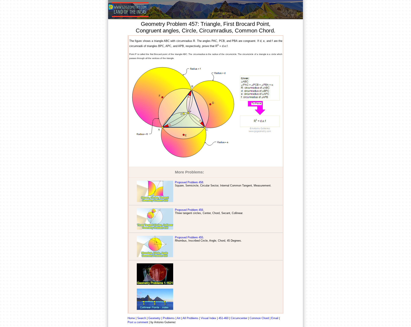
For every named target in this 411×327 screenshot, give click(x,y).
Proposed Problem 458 (189, 182)
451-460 (223, 318)
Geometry (154, 318)
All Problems (190, 318)
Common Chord (259, 318)
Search (141, 318)
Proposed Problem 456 (189, 209)
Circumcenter (239, 318)
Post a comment (138, 322)
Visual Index (208, 318)
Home (131, 318)
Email (274, 318)
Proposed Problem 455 (189, 237)
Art (178, 318)
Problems (169, 318)
